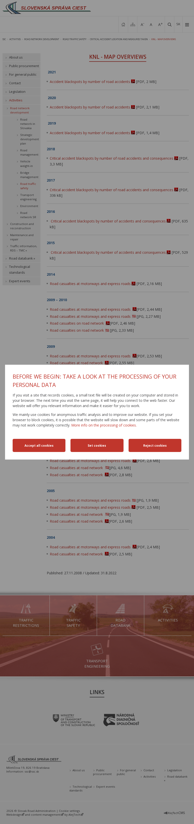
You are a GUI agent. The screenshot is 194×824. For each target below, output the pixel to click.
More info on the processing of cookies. (104, 425)
